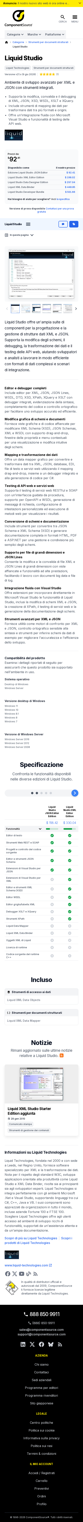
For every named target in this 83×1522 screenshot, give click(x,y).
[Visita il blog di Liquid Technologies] (28, 1274)
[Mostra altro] (79, 3)
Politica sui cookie (42, 1430)
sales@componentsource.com (41, 1330)
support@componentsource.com (42, 1334)
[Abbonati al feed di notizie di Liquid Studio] (62, 1055)
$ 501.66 (70, 191)
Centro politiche (41, 1423)
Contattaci (41, 1372)
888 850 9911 (44, 1314)
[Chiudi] (74, 793)
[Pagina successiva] (76, 308)
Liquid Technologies (17, 67)
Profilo (42, 1504)
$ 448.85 (70, 187)
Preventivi (41, 1488)
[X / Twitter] (32, 1344)
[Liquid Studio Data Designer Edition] (41, 793)
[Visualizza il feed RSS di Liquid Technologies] (35, 1274)
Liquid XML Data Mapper (23, 1020)
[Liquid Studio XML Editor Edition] (37, 793)
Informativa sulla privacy (41, 1438)
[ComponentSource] (18, 18)
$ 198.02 (70, 177)
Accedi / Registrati (41, 1473)
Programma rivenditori (41, 1395)
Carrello (41, 1481)
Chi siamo (42, 1364)
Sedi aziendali (41, 1380)
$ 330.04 (69, 823)
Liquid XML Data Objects (23, 1000)
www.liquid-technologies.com (26, 1265)
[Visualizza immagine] (15, 308)
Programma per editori (41, 1388)
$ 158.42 (52, 823)
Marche (33, 34)
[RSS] (60, 1344)
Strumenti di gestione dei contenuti (29, 1130)
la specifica (63, 199)
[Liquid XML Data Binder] (46, 793)
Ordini (41, 1496)
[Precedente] (14, 274)
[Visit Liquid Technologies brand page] (14, 135)
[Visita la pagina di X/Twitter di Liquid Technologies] (15, 1274)
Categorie (13, 34)
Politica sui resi (41, 1446)
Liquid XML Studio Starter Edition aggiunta (29, 1111)
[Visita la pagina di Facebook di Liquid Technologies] (8, 1274)
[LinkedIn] (23, 1344)
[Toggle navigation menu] (28, 224)
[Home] (6, 42)
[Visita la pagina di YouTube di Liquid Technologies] (22, 1274)
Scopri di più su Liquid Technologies (31, 1238)
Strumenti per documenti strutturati (48, 42)
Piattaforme (53, 34)
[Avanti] (69, 274)
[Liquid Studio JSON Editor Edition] (32, 793)
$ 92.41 (70, 172)
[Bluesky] (51, 1344)
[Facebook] (41, 1344)
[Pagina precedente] (7, 308)
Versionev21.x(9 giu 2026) (20, 74)
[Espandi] (8, 793)
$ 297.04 (70, 182)
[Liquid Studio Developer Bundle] (51, 793)
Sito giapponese (41, 1403)
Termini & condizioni (41, 1454)
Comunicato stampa (20, 1124)
